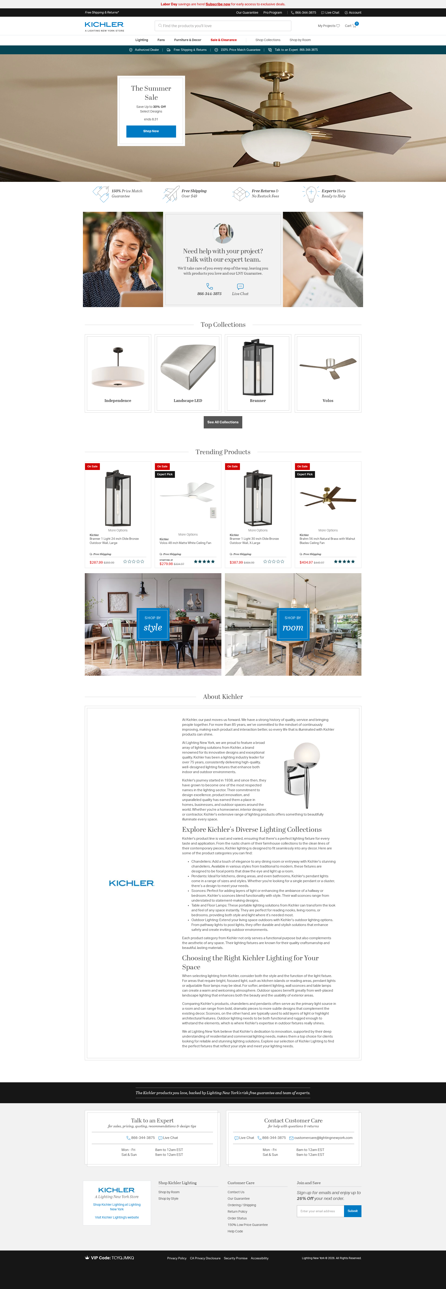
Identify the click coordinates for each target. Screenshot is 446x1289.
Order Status (237, 1218)
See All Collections (223, 422)
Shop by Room (169, 1192)
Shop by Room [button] (300, 40)
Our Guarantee (247, 12)
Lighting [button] (141, 40)
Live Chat (332, 12)
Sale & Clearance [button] (224, 40)
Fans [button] (161, 40)
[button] (353, 12)
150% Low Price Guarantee (248, 1225)
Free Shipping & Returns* (102, 12)
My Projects (327, 26)
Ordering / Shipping (242, 1205)
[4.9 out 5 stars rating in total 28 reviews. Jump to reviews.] (345, 561)
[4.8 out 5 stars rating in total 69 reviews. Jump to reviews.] (205, 561)
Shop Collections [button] (268, 40)
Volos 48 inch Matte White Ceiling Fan (185, 543)
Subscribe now (218, 4)
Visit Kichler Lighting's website (117, 1217)
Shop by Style (168, 1198)
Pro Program (272, 12)
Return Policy (237, 1211)
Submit (353, 1211)
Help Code (235, 1231)
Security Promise (235, 1258)
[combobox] (223, 26)
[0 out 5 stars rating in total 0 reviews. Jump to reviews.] (134, 561)
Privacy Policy (177, 1258)
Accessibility (260, 1258)
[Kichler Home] (104, 26)
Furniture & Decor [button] (187, 40)
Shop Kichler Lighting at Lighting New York (117, 1207)
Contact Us (236, 1192)
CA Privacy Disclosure (205, 1258)
